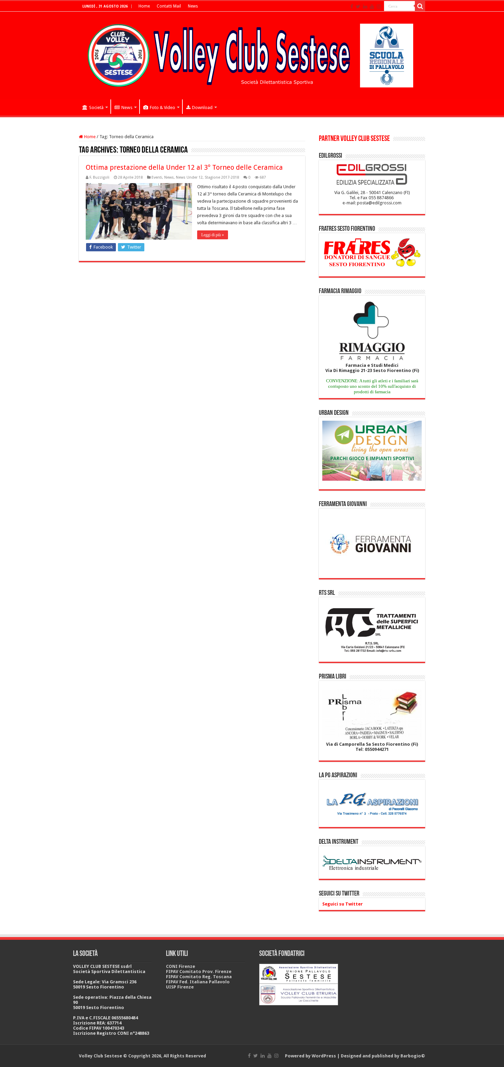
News (193, 6)
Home (144, 6)
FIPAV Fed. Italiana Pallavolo (198, 981)
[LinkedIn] (365, 6)
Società (96, 107)
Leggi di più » (212, 234)
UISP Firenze (180, 987)
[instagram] (379, 6)
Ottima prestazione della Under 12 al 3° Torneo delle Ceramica (184, 167)
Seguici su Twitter (339, 893)
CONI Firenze (180, 966)
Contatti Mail (169, 6)
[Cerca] (420, 6)
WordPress (324, 1055)
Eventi (157, 177)
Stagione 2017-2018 (222, 177)
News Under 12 (189, 177)
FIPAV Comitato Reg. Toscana (199, 976)
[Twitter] (358, 6)
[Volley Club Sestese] (252, 54)
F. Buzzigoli (99, 177)
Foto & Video (162, 107)
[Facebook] (352, 6)
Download (202, 107)
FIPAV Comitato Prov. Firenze (198, 971)
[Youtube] (372, 6)
